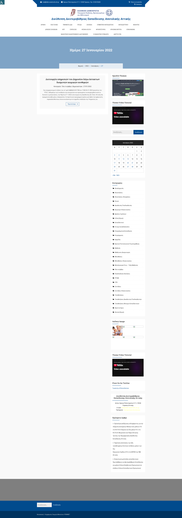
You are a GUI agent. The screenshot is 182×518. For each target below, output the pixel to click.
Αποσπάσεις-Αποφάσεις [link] (122, 197)
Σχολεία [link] (89, 25)
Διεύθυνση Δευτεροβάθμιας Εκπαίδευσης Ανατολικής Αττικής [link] (91, 19)
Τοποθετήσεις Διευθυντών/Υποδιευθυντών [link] (128, 299)
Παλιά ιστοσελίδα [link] (136, 2)
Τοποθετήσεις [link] (119, 295)
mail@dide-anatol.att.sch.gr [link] (50, 2)
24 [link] (114, 167)
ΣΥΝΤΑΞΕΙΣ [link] (73, 29)
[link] (2, 2)
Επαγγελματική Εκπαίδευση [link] (123, 231)
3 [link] (114, 155)
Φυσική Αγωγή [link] (86, 29)
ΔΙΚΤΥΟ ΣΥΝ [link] (117, 34)
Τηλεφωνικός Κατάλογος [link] (132, 410)
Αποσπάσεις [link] (119, 192)
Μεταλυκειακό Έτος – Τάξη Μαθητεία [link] (126, 265)
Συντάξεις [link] (118, 286)
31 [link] (114, 170)
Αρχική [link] (43, 25)
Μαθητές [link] (136, 25)
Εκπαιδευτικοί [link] (123, 25)
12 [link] (123, 159)
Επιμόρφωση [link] (119, 235)
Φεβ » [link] (118, 175)
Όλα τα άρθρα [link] (66, 86)
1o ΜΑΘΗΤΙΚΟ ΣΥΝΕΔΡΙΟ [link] (101, 34)
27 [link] (128, 167)
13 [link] (128, 159)
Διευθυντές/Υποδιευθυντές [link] (123, 205)
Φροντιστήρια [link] (100, 29)
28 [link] (132, 167)
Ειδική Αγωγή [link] (119, 218)
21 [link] (132, 163)
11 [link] (119, 159)
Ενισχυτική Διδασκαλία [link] (122, 227)
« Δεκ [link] (114, 175)
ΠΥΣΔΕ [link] (79, 25)
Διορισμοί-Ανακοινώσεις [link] (122, 209)
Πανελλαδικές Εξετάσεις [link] (122, 274)
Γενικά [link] (117, 201)
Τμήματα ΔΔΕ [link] (67, 25)
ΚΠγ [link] (63, 29)
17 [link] (114, 163)
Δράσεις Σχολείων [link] (51, 29)
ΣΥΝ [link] (116, 282)
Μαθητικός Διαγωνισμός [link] (122, 252)
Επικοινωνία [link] (131, 29)
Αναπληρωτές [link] (119, 188)
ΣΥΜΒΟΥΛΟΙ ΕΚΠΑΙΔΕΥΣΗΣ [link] (105, 25)
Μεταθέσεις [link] (118, 256)
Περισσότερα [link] (72, 104)
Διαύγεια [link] (139, 4)
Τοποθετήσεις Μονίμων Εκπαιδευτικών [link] (127, 303)
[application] (128, 115)
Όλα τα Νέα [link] (54, 25)
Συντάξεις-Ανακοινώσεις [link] (122, 291)
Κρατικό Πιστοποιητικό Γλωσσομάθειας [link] (127, 244)
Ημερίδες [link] (118, 239)
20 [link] (128, 163)
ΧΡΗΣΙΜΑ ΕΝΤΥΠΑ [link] (116, 29)
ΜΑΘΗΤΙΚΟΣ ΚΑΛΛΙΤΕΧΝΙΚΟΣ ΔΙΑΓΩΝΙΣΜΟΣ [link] (74, 34)
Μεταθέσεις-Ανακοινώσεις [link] (123, 261)
